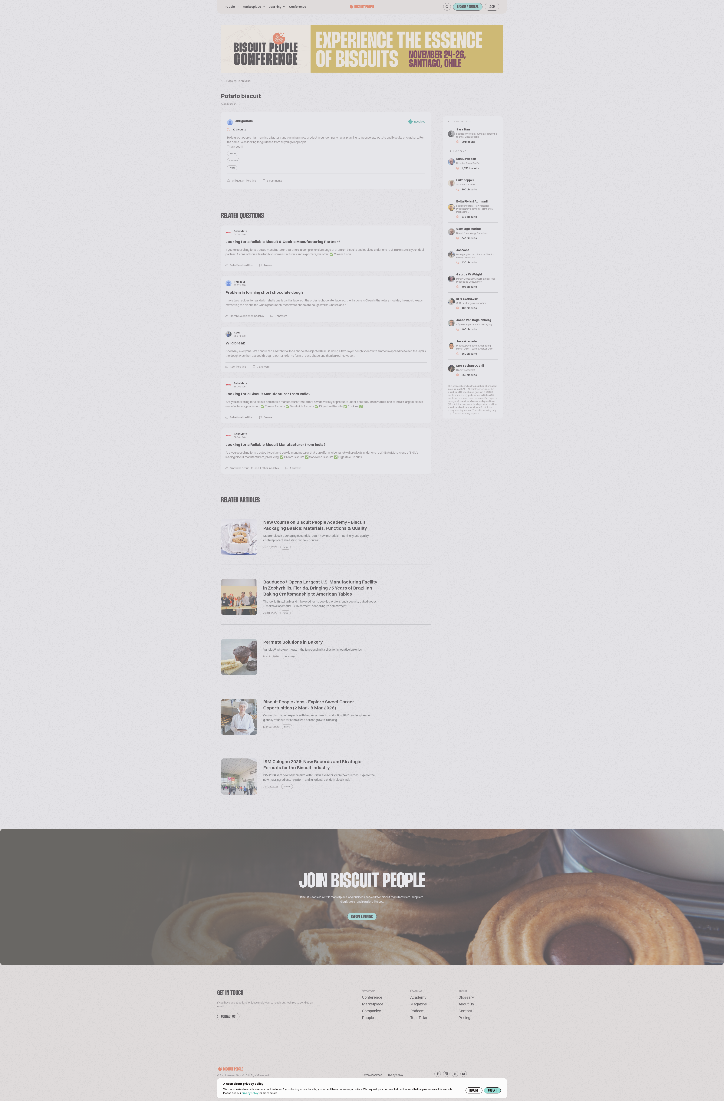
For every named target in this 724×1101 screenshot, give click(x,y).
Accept (492, 1090)
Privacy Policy (250, 1093)
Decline (474, 1090)
